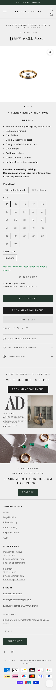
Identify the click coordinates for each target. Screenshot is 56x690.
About (6, 512)
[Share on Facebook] (14, 328)
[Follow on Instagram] (12, 651)
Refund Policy (10, 527)
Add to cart (28, 298)
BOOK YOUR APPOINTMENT (28, 2)
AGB (5, 537)
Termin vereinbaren (28, 468)
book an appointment (28, 310)
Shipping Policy (11, 532)
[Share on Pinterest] (22, 328)
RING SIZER (28, 319)
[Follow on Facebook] (4, 651)
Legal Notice (9, 517)
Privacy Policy (10, 522)
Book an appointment (14, 562)
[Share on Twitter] (18, 328)
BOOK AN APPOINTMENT (28, 389)
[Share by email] (27, 328)
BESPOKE (28, 492)
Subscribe (15, 641)
